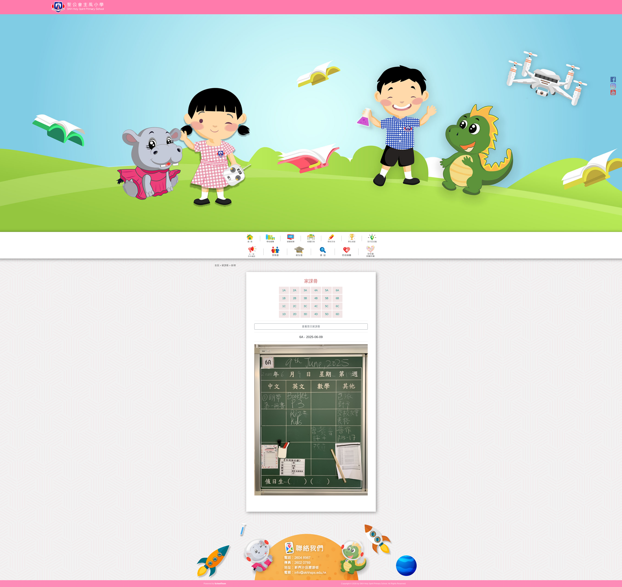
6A (337, 290)
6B (337, 298)
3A (305, 290)
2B (294, 298)
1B (284, 298)
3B (305, 298)
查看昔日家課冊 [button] (311, 326)
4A (316, 290)
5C (326, 306)
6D (337, 314)
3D (305, 314)
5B (326, 298)
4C (316, 306)
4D (316, 314)
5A (326, 290)
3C (305, 306)
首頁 (217, 265)
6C (337, 306)
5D (326, 314)
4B (316, 298)
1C (284, 306)
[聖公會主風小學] (78, 7)
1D (284, 314)
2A (294, 290)
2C (294, 306)
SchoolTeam (220, 583)
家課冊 (225, 265)
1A (284, 290)
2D (294, 314)
